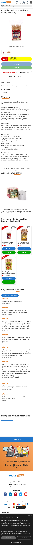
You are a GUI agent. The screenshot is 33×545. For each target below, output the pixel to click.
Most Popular (6, 512)
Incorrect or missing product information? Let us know (16, 169)
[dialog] (16, 529)
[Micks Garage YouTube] (26, 494)
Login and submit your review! (10, 295)
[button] (16, 542)
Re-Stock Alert (25, 72)
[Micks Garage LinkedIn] (11, 494)
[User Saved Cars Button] (20, 2)
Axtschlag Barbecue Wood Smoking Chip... (23, 243)
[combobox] (29, 515)
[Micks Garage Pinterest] (16, 494)
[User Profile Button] (24, 2)
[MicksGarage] (6, 2)
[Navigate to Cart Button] (27, 2)
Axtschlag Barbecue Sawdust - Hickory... (7, 243)
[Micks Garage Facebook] (6, 494)
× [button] (31, 515)
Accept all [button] (8, 538)
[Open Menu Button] (31, 2)
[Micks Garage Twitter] (21, 494)
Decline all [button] (24, 538)
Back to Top (16, 439)
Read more (11, 535)
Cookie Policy (12, 531)
